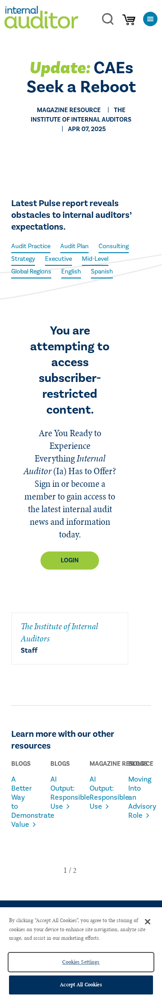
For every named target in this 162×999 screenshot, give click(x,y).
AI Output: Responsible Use (58, 793)
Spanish (102, 272)
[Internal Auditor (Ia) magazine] (41, 19)
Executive (58, 259)
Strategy (23, 259)
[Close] (148, 922)
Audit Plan (74, 246)
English (71, 272)
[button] (65, 870)
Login (70, 560)
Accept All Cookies (81, 984)
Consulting (114, 246)
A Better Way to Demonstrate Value (19, 802)
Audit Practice (30, 246)
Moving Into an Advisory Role (136, 797)
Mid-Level (95, 259)
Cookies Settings (80, 962)
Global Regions (31, 272)
